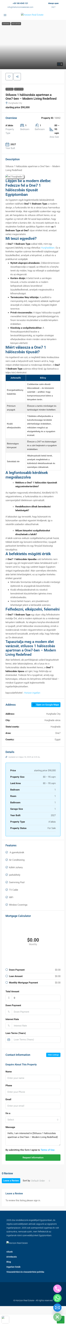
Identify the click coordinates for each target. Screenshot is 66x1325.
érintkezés (11, 1257)
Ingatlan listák (13, 1267)
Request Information (33, 1157)
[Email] (57, 1307)
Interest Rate (12, 1019)
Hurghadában (47, 247)
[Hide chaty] (57, 1317)
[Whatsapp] (57, 1298)
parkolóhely (14, 875)
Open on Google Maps (47, 704)
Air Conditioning (17, 860)
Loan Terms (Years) (16, 1033)
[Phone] (57, 1289)
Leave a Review (11, 1180)
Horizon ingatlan (32, 692)
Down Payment (13, 1005)
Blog (8, 1262)
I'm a (8, 1113)
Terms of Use (47, 1150)
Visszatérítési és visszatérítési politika (25, 1272)
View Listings (53, 1055)
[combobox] (33, 1120)
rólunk (9, 1252)
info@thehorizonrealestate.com (20, 7)
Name (9, 1071)
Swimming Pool (16, 882)
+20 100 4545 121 (20, 3)
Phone (9, 1085)
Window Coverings (18, 904)
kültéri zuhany (16, 867)
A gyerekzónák (16, 852)
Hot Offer (19, 89)
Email (8, 1099)
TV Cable (13, 889)
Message (10, 1127)
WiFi (11, 897)
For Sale (9, 89)
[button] (33, 44)
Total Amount (12, 991)
